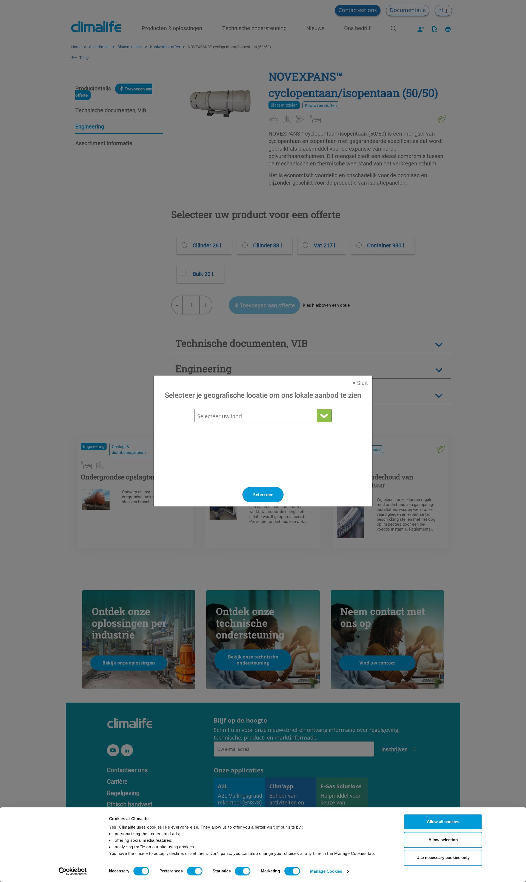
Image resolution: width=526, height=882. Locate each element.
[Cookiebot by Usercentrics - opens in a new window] (73, 871)
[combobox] (262, 416)
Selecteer (263, 495)
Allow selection (443, 839)
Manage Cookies (326, 871)
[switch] (194, 871)
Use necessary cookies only (443, 857)
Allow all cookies (443, 821)
